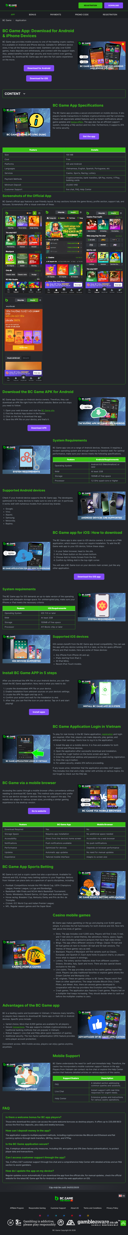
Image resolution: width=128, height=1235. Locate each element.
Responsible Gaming (37, 1208)
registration (107, 734)
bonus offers (77, 122)
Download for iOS (39, 78)
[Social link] (40, 1215)
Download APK (39, 428)
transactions (18, 1027)
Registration (90, 5)
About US (75, 1208)
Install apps (39, 712)
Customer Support (58, 1208)
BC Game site (47, 410)
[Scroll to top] (123, 1223)
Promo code (82, 14)
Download (113, 5)
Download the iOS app (89, 576)
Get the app (89, 136)
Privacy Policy (112, 1208)
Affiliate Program (17, 1208)
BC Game (6, 20)
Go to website (39, 811)
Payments (55, 14)
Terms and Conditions (93, 1208)
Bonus (32, 14)
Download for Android (39, 68)
